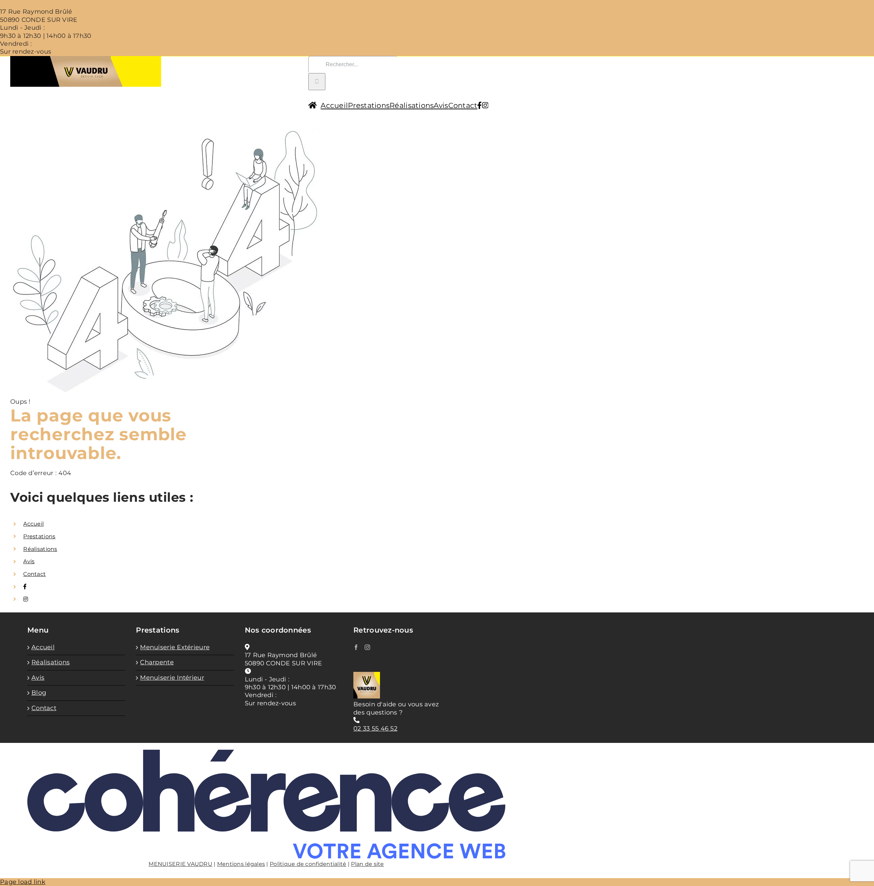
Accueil (33, 524)
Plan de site (367, 864)
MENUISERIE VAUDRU (180, 864)
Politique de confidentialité (308, 864)
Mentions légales (241, 864)
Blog (38, 692)
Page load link (22, 882)
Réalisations (40, 549)
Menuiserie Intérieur (172, 677)
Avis (28, 561)
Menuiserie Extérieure (175, 647)
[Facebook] (356, 647)
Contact (34, 574)
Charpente (156, 662)
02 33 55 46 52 (22, 4)
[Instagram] (367, 647)
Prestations (39, 536)
